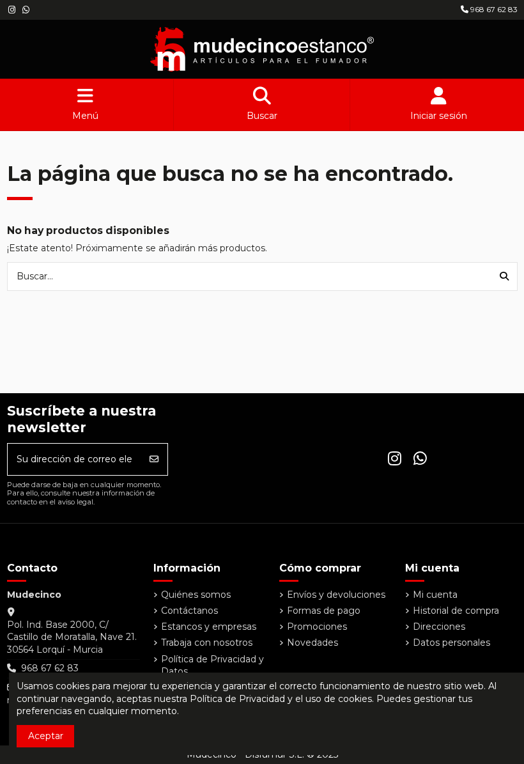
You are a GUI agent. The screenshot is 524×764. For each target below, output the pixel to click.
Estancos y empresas (208, 626)
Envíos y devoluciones (336, 594)
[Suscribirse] (154, 459)
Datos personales (451, 642)
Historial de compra (456, 610)
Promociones (317, 626)
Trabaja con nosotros (206, 642)
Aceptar (45, 736)
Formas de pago (323, 610)
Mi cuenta (435, 594)
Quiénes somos (196, 594)
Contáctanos (189, 610)
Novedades (312, 642)
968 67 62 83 (493, 9)
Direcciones (439, 626)
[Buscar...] (504, 276)
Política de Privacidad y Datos (212, 665)
